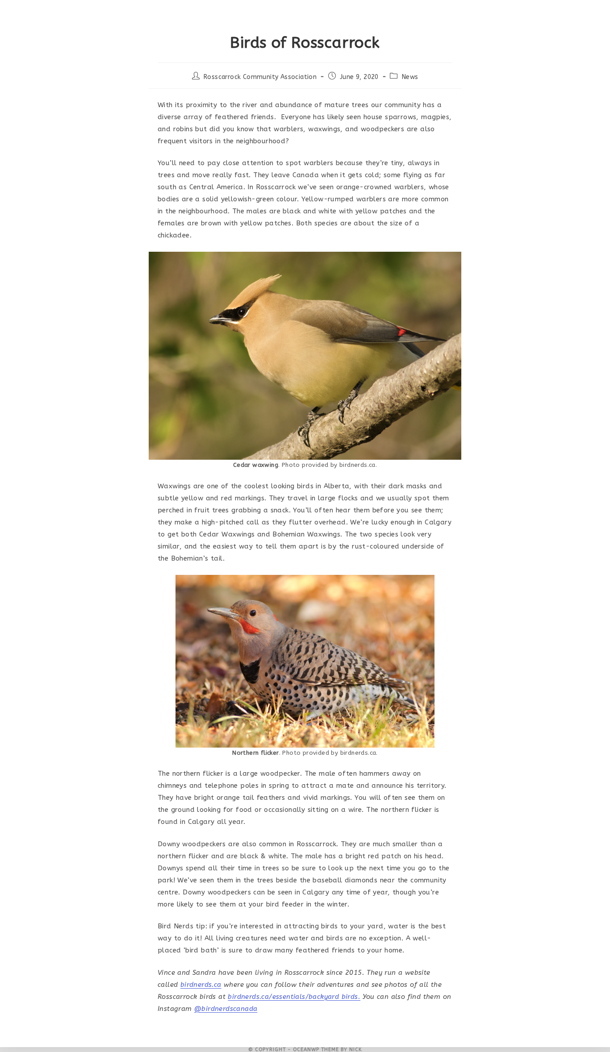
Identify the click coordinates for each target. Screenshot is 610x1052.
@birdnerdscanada (225, 1009)
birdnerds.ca (200, 985)
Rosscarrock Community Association (260, 77)
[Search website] (500, 13)
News (410, 77)
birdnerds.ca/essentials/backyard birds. (294, 997)
